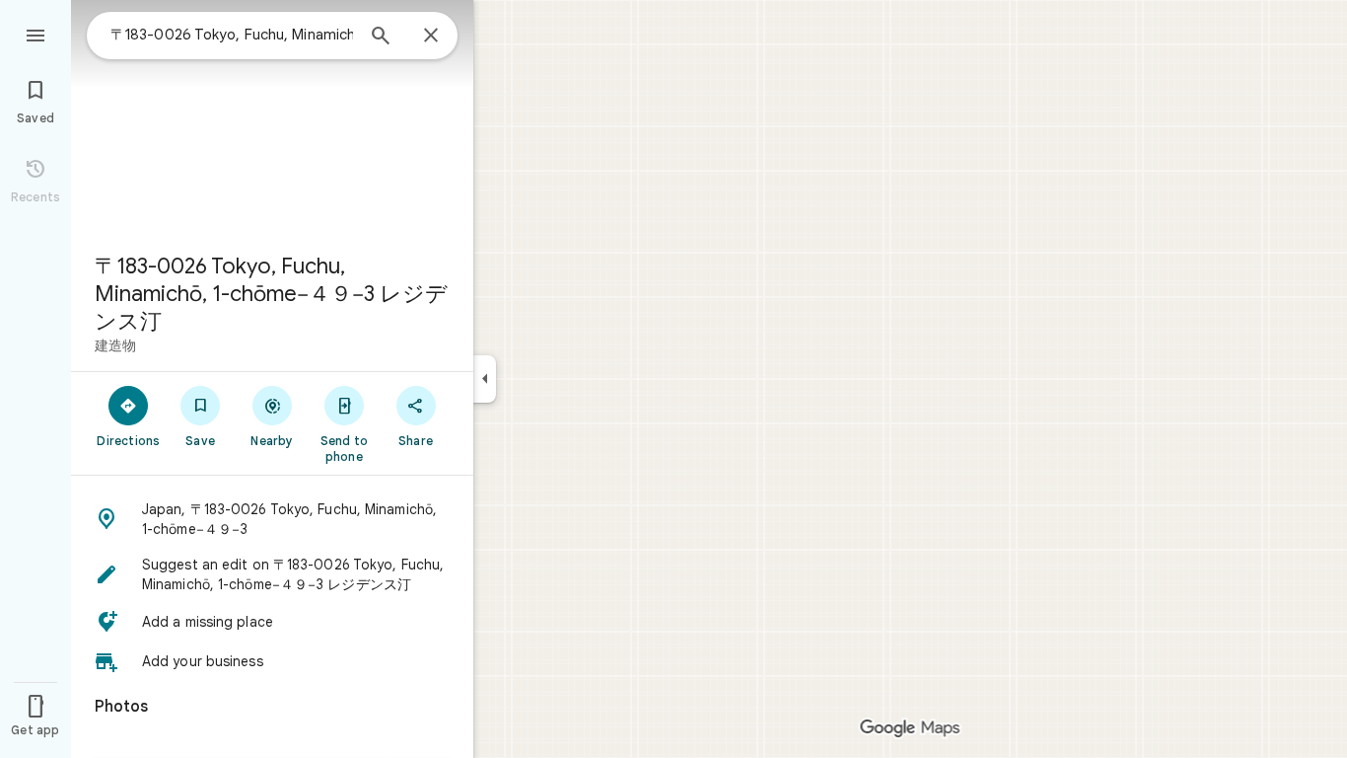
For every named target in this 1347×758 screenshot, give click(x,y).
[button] (272, 519)
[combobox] (231, 34)
